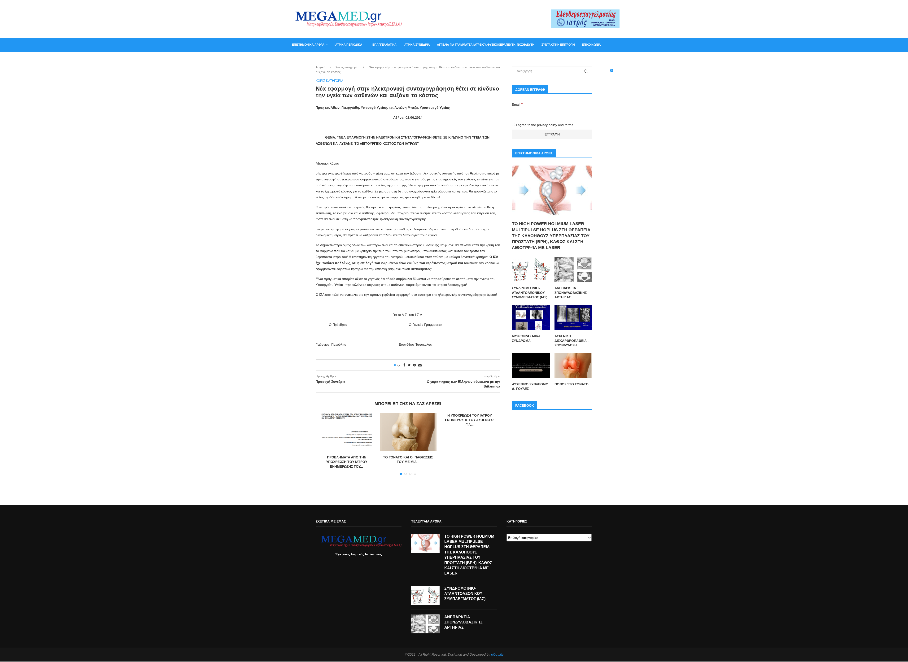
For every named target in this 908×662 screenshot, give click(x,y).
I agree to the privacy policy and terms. (544, 125)
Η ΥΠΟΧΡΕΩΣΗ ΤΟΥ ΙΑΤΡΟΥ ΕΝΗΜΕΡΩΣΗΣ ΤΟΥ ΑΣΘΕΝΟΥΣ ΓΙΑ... (469, 420)
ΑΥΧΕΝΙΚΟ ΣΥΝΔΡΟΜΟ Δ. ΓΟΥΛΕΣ (530, 386)
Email (517, 104)
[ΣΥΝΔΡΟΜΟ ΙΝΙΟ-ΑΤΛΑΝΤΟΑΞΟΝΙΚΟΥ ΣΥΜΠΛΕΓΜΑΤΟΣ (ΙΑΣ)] (531, 269)
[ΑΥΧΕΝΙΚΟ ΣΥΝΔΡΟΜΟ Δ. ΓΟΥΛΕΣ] (531, 365)
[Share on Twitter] (409, 365)
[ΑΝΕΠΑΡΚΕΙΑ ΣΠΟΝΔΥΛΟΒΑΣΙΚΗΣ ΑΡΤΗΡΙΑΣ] (573, 269)
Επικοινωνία (591, 44)
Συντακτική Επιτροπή (558, 44)
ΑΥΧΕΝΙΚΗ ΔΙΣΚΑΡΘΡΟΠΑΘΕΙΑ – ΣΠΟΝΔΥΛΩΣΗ (571, 340)
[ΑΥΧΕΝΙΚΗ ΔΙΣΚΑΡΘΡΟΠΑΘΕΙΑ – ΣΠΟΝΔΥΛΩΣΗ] (573, 317)
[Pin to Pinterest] (414, 365)
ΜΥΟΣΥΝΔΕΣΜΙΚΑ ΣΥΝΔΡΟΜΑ (526, 338)
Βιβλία (315, 58)
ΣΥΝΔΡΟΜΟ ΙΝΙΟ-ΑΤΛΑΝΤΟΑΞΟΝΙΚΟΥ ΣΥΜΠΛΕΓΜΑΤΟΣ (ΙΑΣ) (529, 292)
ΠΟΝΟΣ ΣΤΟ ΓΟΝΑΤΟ (571, 384)
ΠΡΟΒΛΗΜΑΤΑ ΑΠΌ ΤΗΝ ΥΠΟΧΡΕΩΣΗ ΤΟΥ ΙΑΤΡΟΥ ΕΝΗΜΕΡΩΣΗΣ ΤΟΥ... (346, 461)
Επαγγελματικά (384, 44)
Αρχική (320, 67)
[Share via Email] (420, 365)
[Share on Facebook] (404, 365)
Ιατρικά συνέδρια (417, 44)
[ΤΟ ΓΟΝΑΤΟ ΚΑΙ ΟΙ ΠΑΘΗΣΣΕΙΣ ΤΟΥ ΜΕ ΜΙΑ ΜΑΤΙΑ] (408, 432)
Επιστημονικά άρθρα (308, 44)
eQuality (497, 654)
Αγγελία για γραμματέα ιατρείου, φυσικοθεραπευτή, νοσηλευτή (485, 44)
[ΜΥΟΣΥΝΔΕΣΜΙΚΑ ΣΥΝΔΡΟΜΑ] (531, 317)
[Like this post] (398, 365)
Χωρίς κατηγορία (346, 67)
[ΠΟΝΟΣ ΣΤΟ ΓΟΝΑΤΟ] (573, 365)
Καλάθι (297, 58)
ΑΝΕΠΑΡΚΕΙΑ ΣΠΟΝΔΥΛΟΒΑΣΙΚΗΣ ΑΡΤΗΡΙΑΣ (570, 292)
